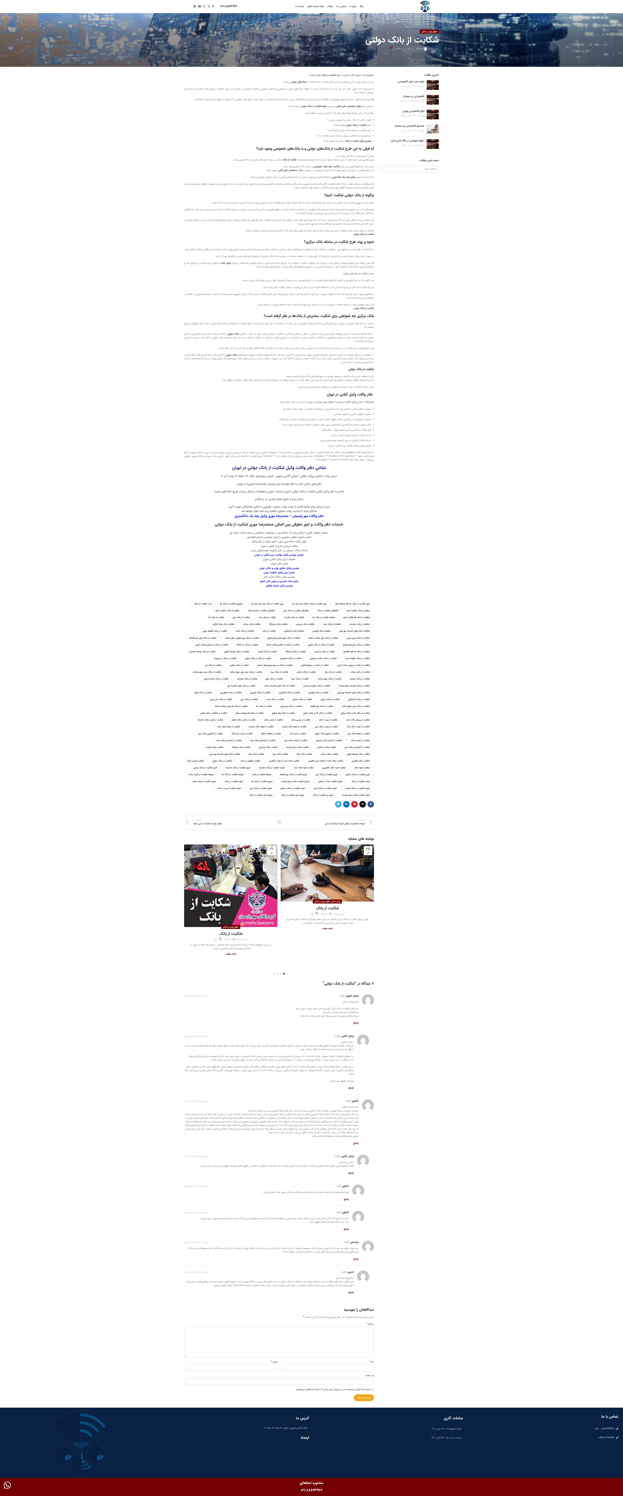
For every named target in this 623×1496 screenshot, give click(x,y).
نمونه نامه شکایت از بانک (261, 795)
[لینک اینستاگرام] (204, 6)
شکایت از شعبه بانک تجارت (294, 726)
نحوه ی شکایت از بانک (323, 795)
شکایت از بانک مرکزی (330, 699)
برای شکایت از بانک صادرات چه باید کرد (309, 603)
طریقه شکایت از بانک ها (233, 774)
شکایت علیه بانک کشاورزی (334, 767)
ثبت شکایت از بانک (203, 603)
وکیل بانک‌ (226, 263)
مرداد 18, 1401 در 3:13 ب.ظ (196, 1101)
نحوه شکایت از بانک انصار (204, 781)
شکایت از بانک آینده (245, 631)
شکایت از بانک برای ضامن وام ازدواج (284, 638)
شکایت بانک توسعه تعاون (358, 754)
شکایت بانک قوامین (361, 761)
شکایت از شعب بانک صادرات (210, 720)
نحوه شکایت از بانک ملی (261, 788)
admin (419, 49)
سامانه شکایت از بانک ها (324, 617)
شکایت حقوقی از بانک (250, 761)
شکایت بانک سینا (256, 754)
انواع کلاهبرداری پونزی (413, 111)
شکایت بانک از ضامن (326, 747)
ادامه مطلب (327, 928)
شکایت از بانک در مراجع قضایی (315, 665)
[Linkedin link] (346, 804)
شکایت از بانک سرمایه (360, 679)
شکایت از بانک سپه (279, 672)
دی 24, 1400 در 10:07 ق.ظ (196, 1036)
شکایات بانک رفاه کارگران (223, 624)
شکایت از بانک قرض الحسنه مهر (241, 686)
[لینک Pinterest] (194, 6)
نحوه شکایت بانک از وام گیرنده (356, 795)
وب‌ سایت (369, 1375)
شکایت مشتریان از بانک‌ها (311, 316)
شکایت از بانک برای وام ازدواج (356, 644)
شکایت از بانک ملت (275, 699)
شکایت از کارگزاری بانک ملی (210, 733)
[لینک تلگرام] (338, 804)
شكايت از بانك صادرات (294, 617)
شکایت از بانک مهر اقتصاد (321, 706)
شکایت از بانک (329, 75)
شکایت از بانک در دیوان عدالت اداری (353, 665)
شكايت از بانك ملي (241, 617)
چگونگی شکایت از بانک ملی (296, 610)
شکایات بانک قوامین (321, 631)
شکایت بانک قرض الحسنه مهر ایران (224, 754)
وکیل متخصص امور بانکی (348, 106)
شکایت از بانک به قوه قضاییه (356, 651)
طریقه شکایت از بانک (261, 774)
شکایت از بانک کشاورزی (231, 692)
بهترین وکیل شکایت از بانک (358, 141)
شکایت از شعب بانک (273, 720)
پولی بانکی (335, 901)
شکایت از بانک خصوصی (290, 658)
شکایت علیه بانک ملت (303, 767)
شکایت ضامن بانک (195, 761)
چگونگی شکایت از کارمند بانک (261, 610)
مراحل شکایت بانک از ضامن (330, 781)
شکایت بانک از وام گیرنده (297, 747)
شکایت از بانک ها (264, 706)
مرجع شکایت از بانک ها (262, 781)
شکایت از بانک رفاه (333, 672)
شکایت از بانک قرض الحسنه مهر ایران (353, 692)
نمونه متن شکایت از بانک (292, 795)
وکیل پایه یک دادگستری (343, 177)
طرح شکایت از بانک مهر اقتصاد (293, 774)
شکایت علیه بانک (362, 767)
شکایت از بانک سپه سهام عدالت (207, 672)
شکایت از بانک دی (213, 665)
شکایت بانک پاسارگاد (241, 747)
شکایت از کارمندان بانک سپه (263, 740)
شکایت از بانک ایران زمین (358, 638)
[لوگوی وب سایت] (425, 6)
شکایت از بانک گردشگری (359, 699)
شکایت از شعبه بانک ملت (228, 726)
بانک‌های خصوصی (286, 148)
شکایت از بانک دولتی (356, 125)
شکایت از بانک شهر (274, 679)
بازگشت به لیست (279, 822)
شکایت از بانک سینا (300, 679)
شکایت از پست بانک (328, 720)
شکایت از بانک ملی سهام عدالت (356, 706)
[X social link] (209, 6)
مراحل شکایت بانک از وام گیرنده (295, 781)
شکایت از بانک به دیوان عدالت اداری (211, 644)
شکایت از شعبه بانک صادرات (261, 726)
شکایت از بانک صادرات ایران (216, 679)
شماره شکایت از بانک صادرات (272, 767)
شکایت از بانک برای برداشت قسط (323, 638)
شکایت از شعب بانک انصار (244, 720)
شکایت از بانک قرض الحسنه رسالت (279, 686)
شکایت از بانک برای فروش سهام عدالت (242, 638)
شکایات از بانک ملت (332, 624)
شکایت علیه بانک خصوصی (327, 166)
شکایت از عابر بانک (297, 733)
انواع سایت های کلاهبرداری (411, 81)
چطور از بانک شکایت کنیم (358, 610)
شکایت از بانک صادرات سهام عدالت (354, 686)
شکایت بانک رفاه (304, 754)
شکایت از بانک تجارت (267, 651)
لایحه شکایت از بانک (360, 781)
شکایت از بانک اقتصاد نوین (215, 631)
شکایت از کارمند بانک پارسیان (329, 740)
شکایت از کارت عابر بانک (242, 733)
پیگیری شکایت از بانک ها (231, 603)
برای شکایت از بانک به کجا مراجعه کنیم (352, 603)
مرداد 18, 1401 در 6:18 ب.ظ (196, 1156)
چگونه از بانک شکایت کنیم (227, 610)
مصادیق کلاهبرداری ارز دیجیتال (409, 126)
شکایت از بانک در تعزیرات (225, 658)
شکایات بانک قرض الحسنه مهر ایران (354, 631)
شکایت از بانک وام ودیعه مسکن (249, 713)
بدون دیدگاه (406, 86)
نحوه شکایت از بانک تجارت (357, 788)
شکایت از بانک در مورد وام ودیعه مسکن (275, 665)
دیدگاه (370, 1324)
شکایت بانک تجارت (214, 747)
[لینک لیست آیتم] (542, 1428)
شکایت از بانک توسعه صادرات (202, 651)
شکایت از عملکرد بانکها (271, 733)
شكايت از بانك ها (216, 617)
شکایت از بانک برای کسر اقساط (202, 638)
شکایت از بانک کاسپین (260, 692)
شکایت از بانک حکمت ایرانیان (323, 658)
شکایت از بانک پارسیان (324, 651)
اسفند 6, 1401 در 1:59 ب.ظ (196, 1272)
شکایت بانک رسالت (329, 754)
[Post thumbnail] (433, 85)
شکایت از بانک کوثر (203, 692)
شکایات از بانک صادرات (359, 624)
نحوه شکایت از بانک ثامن (325, 788)
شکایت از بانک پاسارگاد (295, 651)
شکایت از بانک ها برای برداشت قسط (231, 706)
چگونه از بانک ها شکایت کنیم (356, 617)
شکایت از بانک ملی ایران (221, 699)
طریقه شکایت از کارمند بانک (200, 774)
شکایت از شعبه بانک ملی (358, 733)
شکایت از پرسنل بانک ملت (358, 720)
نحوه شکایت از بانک (234, 781)
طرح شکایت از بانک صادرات (238, 767)
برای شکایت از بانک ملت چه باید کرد (267, 603)
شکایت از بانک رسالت (360, 672)
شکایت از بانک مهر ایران (291, 706)
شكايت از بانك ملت (267, 617)
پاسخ (356, 1022)
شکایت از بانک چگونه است (357, 658)
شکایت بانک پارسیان (268, 747)
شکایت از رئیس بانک (300, 720)
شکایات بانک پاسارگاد (278, 624)
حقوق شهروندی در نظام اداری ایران (407, 140)
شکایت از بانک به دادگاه (247, 644)
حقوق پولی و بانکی (429, 31)
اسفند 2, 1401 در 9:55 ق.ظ (196, 1242)
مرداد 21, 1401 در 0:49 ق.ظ (196, 1186)
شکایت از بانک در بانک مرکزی (258, 658)
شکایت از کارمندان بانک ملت (229, 740)
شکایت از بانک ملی (249, 699)
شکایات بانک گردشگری (294, 631)
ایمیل (274, 1362)
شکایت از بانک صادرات (247, 679)
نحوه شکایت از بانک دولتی (314, 106)
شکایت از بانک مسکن (302, 699)
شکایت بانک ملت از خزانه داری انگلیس (325, 761)
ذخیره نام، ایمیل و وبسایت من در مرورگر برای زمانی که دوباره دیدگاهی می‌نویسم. (333, 1389)
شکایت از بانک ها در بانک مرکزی (317, 713)
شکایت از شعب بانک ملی (326, 726)
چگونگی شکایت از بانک (327, 610)
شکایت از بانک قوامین (318, 692)
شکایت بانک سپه (280, 754)
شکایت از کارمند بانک (360, 740)
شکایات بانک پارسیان (305, 624)
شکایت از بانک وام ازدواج (283, 713)
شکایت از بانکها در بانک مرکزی (213, 713)
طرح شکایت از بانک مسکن (358, 774)
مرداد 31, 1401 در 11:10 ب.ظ (196, 1212)
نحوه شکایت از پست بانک (229, 788)
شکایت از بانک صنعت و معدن (316, 686)
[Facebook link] (213, 6)
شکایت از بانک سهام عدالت (329, 679)
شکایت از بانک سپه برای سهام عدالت (246, 672)
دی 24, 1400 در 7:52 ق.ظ (196, 996)
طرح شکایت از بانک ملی (326, 774)
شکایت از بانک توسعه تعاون (236, 651)
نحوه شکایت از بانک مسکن (293, 788)
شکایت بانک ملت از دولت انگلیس (284, 761)
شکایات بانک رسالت (252, 624)
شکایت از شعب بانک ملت (358, 726)
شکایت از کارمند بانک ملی (295, 740)
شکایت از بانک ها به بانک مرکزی (355, 713)
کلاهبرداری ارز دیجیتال (413, 96)
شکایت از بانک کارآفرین (289, 692)
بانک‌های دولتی (298, 82)
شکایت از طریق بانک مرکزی (327, 733)
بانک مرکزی (234, 334)
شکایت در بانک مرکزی (222, 761)
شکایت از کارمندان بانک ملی (357, 747)
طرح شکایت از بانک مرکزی (205, 767)
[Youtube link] (199, 6)
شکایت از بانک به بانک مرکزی (321, 644)
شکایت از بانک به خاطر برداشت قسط (283, 644)
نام (372, 1362)
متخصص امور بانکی (287, 170)
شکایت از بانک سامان (306, 672)
